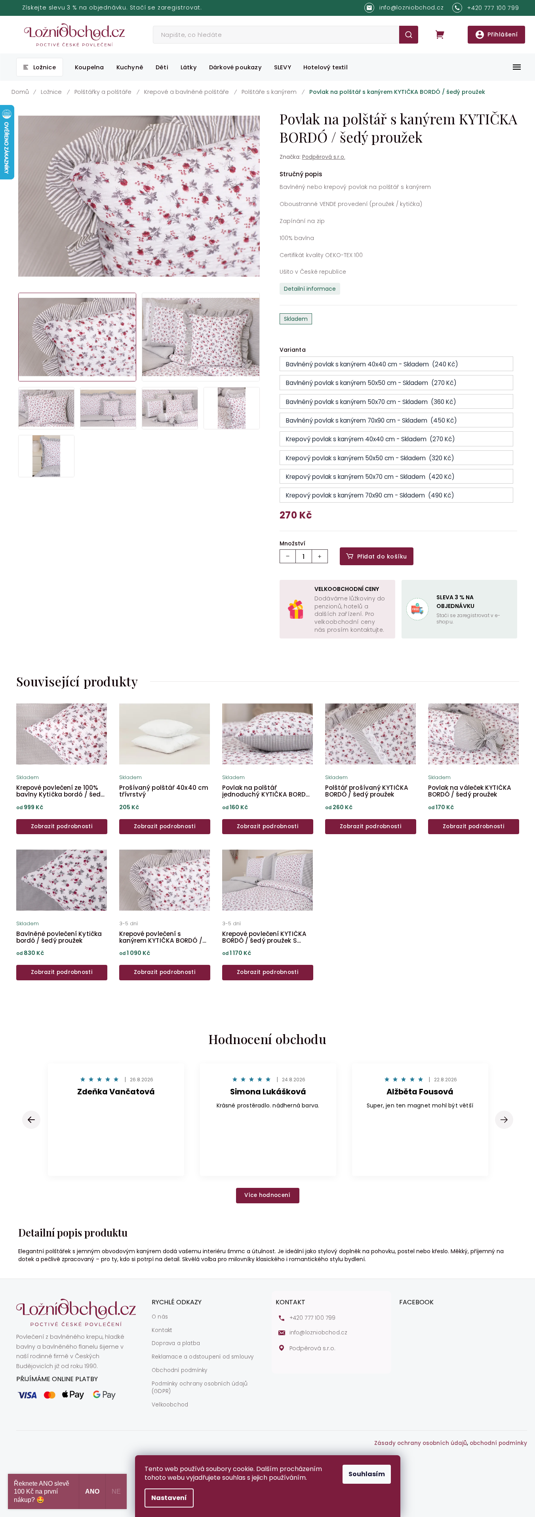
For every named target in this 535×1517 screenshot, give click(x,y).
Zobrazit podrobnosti (61, 826)
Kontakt (162, 1330)
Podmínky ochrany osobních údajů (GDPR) (200, 1387)
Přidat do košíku (382, 556)
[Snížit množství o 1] (288, 556)
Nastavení (169, 1497)
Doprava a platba (176, 1343)
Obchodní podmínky (179, 1370)
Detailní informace (310, 289)
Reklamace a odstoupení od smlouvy (203, 1357)
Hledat (408, 35)
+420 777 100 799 (312, 1318)
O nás (160, 1317)
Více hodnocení (267, 1195)
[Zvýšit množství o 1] (319, 556)
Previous (32, 1119)
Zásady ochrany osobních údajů (420, 1443)
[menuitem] (39, 67)
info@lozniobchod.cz (318, 1332)
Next (504, 1119)
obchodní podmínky (498, 1443)
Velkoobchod (170, 1404)
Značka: (312, 157)
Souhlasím (366, 1474)
